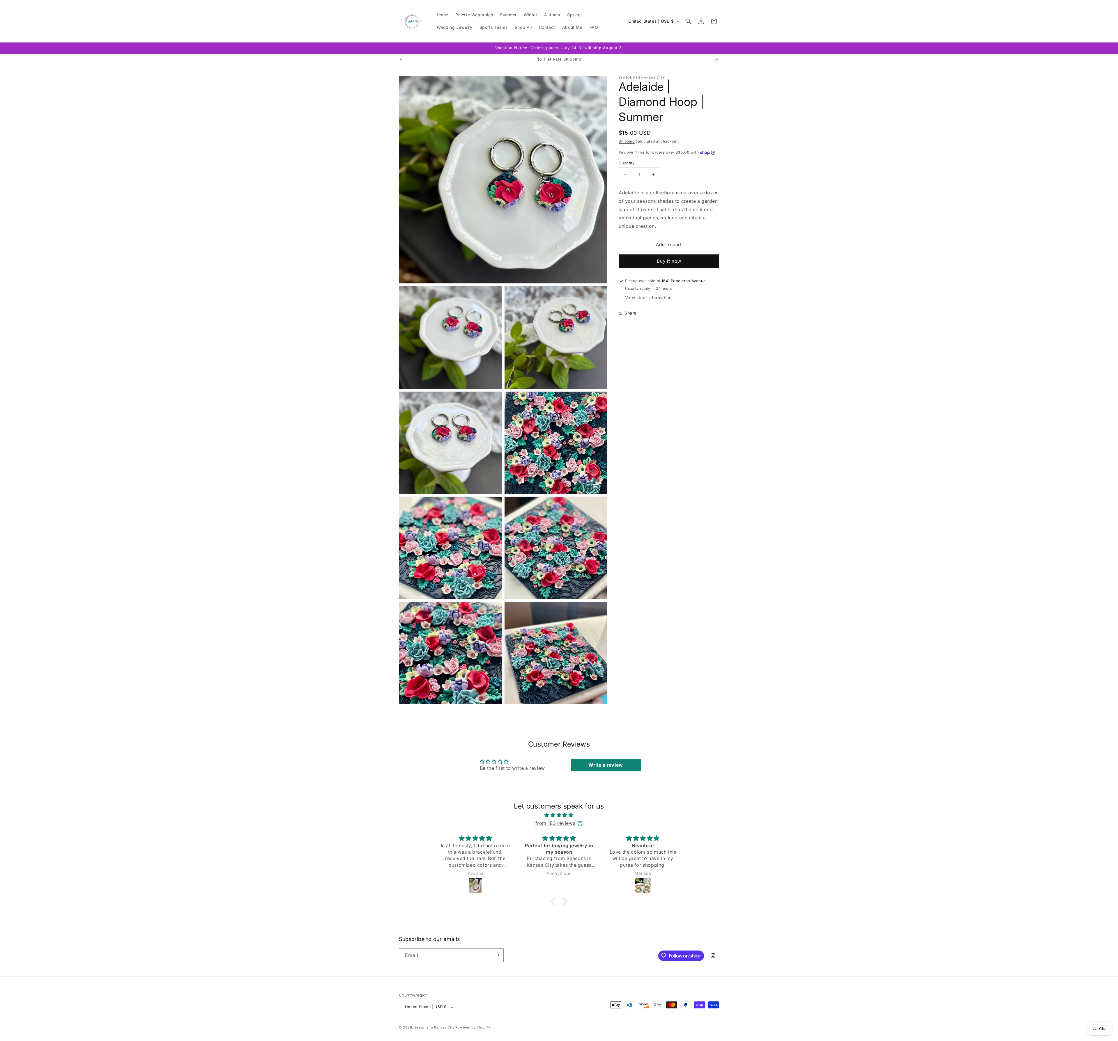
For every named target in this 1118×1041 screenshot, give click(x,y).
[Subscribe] (497, 955)
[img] (559, 815)
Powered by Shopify (473, 1028)
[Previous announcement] (401, 59)
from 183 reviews (555, 823)
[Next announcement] (717, 59)
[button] (688, 21)
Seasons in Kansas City (434, 1028)
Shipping (627, 141)
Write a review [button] (605, 765)
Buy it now (669, 261)
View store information (648, 297)
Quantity (626, 163)
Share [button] (630, 313)
